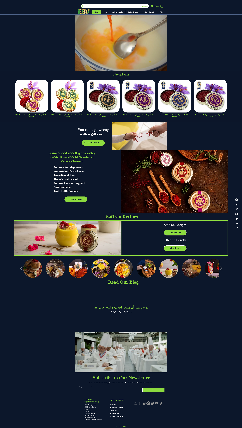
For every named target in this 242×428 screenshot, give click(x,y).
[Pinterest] (236, 214)
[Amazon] (236, 199)
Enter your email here (84, 386)
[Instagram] (236, 209)
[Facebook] (236, 204)
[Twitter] (236, 218)
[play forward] (221, 268)
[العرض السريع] (210, 96)
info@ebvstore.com (90, 417)
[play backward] (21, 268)
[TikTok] (236, 228)
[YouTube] (236, 223)
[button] (161, 6)
